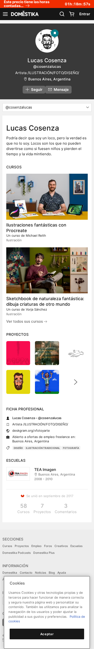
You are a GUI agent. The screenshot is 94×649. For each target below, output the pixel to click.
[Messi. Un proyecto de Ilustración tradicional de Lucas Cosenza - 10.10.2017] (47, 382)
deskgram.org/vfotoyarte (31, 430)
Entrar (84, 14)
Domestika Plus (43, 553)
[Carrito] (71, 14)
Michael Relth (36, 235)
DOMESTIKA (24, 14)
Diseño (18, 447)
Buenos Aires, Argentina (49, 79)
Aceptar (47, 634)
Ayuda (61, 572)
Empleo (36, 546)
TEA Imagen (45, 469)
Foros (48, 546)
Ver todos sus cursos (25, 321)
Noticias (40, 572)
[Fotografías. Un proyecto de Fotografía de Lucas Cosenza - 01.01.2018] (47, 353)
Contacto (26, 572)
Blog (52, 572)
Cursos (7, 546)
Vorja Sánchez (36, 309)
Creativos (61, 546)
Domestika (9, 572)
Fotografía (71, 447)
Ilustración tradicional (43, 447)
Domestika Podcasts (16, 553)
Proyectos (22, 546)
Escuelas (76, 546)
